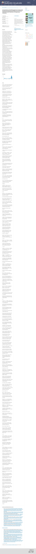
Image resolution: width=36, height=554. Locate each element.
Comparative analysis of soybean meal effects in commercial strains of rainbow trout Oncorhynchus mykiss (13, 530)
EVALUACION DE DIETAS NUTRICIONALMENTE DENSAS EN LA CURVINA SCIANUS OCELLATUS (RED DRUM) (13, 520)
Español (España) (27, 10)
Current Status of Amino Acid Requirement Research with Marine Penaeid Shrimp (13, 517)
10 (4, 543)
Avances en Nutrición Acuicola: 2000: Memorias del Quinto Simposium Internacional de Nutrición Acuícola (13, 513)
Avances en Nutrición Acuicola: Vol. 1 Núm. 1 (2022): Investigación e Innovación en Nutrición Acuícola (13, 531)
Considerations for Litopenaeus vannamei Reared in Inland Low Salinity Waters (13, 514)
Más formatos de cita (17, 25)
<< (2, 543)
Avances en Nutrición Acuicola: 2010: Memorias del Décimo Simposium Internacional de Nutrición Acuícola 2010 (13, 510)
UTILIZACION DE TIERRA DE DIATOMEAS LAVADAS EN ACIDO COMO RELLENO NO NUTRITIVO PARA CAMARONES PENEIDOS (13, 538)
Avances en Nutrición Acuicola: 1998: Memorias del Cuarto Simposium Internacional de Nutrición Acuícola (13, 525)
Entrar (34, 0)
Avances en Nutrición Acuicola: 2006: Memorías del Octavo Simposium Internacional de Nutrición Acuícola (13, 518)
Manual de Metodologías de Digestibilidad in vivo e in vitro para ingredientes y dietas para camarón (29, 25)
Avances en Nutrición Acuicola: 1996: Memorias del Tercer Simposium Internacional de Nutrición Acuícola (13, 538)
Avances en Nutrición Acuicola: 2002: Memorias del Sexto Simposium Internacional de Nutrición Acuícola (13, 515)
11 (5, 543)
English (26, 9)
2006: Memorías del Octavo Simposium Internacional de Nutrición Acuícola (18, 29)
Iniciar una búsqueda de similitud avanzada (11, 544)
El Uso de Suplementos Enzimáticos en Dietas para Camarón (12, 524)
